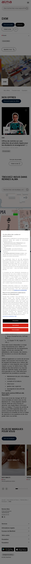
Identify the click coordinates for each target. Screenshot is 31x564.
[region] (15, 282)
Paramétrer (16, 320)
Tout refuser (15, 325)
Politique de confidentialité (20, 290)
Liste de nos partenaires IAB (9, 316)
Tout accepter (15, 329)
